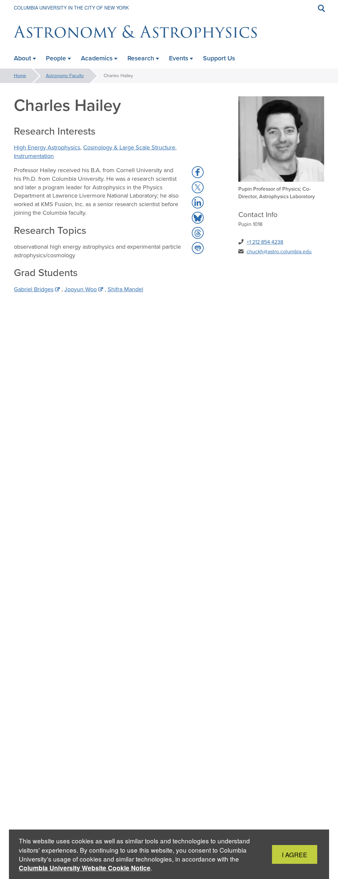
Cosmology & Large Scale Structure (129, 147)
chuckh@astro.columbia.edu (279, 251)
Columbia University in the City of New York (71, 7)
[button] (198, 172)
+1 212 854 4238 (265, 242)
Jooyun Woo (80, 289)
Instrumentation (34, 156)
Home (20, 75)
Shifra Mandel (125, 289)
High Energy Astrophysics (47, 147)
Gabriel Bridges (33, 289)
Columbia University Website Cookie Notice (85, 867)
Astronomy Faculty (65, 75)
